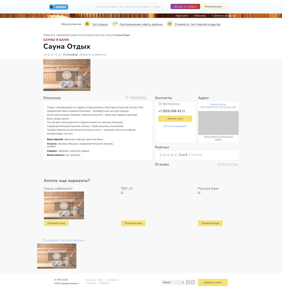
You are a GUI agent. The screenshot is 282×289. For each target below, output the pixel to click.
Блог (101, 279)
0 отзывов (195, 154)
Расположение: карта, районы (141, 24)
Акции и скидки (185, 6)
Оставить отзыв (227, 164)
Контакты (90, 283)
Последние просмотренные (64, 240)
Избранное (200, 15)
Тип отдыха (100, 24)
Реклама (90, 279)
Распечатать (138, 97)
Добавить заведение (225, 15)
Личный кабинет (54, 15)
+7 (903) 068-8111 (171, 111)
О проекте (112, 279)
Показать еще (56, 223)
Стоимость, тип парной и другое (197, 24)
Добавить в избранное (93, 54)
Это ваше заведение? (175, 126)
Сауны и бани (56, 40)
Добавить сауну (212, 282)
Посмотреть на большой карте (218, 138)
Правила (104, 283)
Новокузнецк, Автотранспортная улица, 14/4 (218, 105)
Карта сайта (182, 15)
